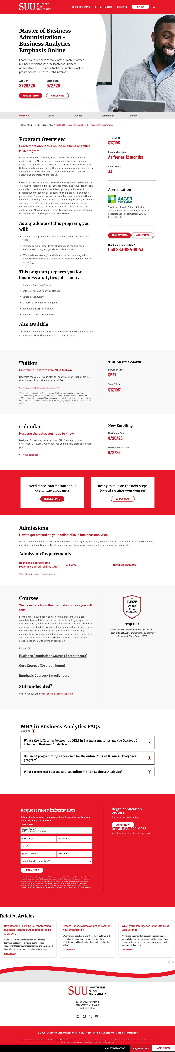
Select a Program (29, 829)
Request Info (31, 95)
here (72, 334)
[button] (154, 7)
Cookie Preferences (127, 1032)
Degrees (32, 125)
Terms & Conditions (103, 1032)
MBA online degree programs (57, 693)
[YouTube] (97, 1016)
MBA (51, 125)
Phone (34, 853)
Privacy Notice (60, 887)
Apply (140, 6)
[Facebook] (85, 1016)
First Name (27, 838)
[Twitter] (90, 1016)
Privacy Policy (83, 1032)
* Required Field (27, 824)
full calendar (30, 454)
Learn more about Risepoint (82, 887)
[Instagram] (78, 1016)
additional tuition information (39, 387)
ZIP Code (62, 853)
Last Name (63, 838)
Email (25, 846)
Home (23, 125)
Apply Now (57, 95)
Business (42, 125)
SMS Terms (68, 887)
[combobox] (56, 830)
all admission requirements (38, 573)
